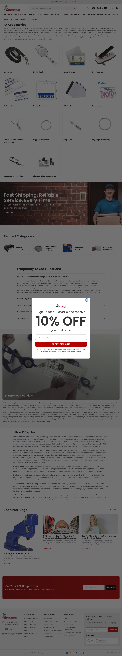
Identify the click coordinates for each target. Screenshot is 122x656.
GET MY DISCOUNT (61, 344)
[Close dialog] (87, 300)
